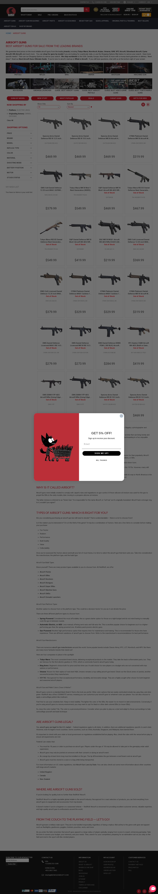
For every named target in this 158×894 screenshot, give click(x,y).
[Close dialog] (121, 415)
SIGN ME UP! (102, 453)
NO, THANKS (101, 460)
